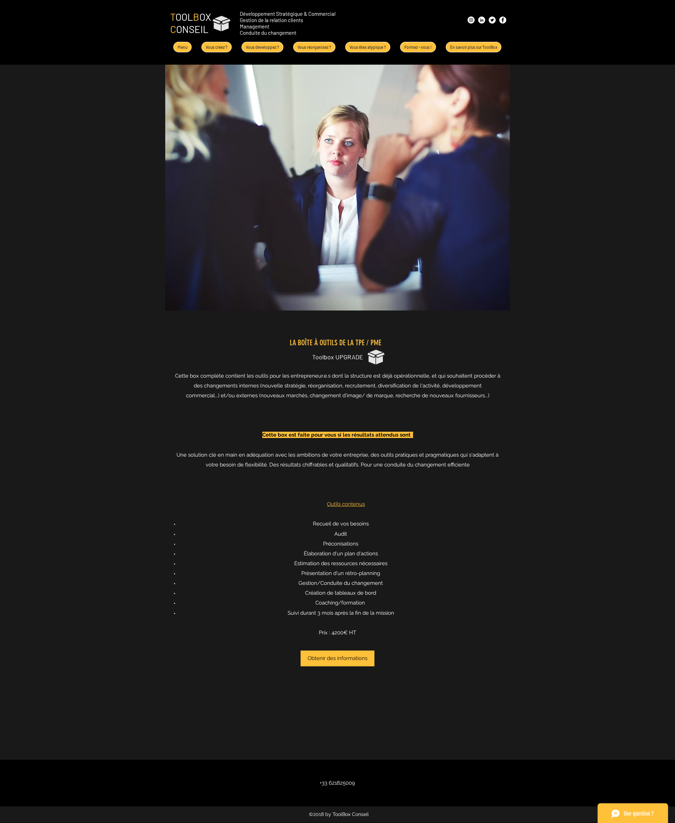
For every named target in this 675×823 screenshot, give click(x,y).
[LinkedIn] (481, 20)
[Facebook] (502, 20)
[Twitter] (492, 20)
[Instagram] (471, 20)
